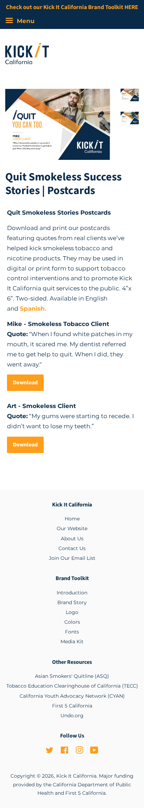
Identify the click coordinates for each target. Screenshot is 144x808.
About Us (72, 538)
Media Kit (72, 641)
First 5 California (72, 706)
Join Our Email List (72, 558)
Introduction (72, 593)
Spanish (32, 308)
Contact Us (72, 548)
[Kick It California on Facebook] (64, 751)
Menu (25, 20)
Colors (72, 622)
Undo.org (72, 715)
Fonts (72, 632)
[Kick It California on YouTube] (94, 751)
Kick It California (76, 776)
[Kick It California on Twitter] (49, 751)
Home (72, 519)
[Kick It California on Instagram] (79, 751)
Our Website (72, 528)
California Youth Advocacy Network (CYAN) (72, 696)
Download (25, 382)
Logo (72, 612)
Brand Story (72, 602)
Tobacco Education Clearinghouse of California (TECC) (72, 686)
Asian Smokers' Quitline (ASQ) (72, 676)
